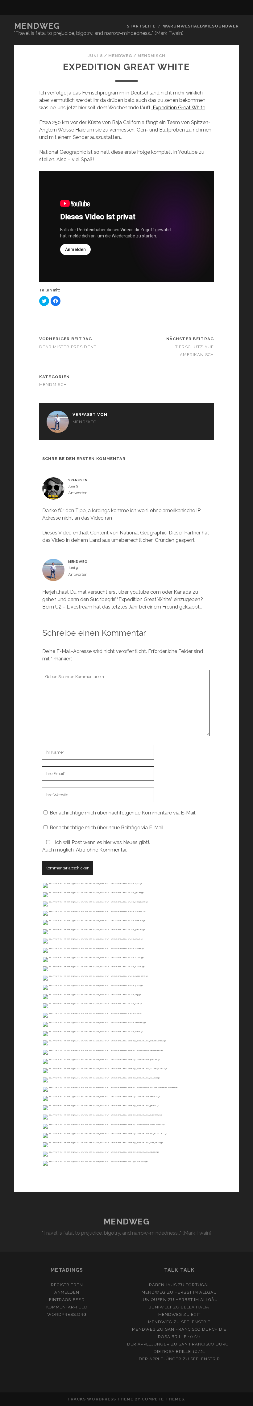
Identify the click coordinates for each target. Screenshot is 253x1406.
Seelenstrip (195, 1322)
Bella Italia (195, 1307)
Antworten (78, 493)
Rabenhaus (163, 1285)
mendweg (120, 55)
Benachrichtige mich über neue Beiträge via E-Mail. (107, 828)
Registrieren (67, 1285)
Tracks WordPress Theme (100, 1399)
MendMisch (151, 55)
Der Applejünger (148, 1344)
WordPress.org (67, 1314)
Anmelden (66, 1292)
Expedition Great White (178, 108)
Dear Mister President (68, 347)
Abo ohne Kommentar (101, 850)
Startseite (141, 26)
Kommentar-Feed (67, 1307)
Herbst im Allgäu (196, 1292)
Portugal (197, 1285)
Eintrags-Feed (67, 1299)
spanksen (78, 480)
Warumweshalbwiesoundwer (201, 26)
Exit (195, 1314)
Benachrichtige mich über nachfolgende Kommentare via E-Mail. (123, 813)
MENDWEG (37, 26)
